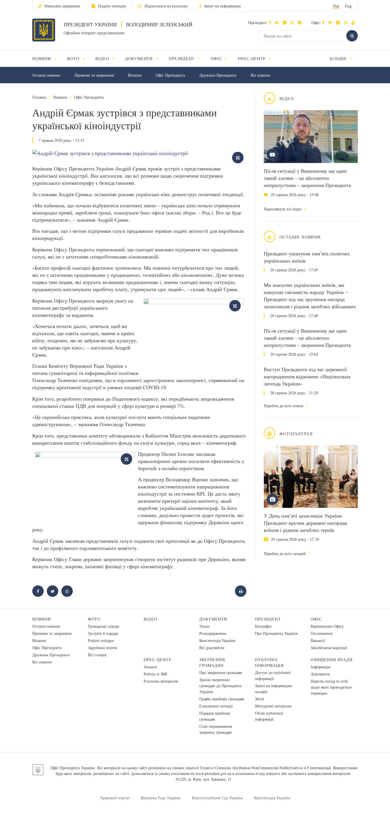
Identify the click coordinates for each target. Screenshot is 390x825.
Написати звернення (62, 6)
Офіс (316, 619)
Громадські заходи (103, 626)
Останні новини (46, 75)
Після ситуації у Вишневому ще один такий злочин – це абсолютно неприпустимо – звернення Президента (307, 177)
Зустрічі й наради (103, 633)
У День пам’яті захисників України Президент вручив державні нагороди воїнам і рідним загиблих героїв (305, 522)
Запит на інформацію (222, 6)
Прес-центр (157, 659)
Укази (204, 626)
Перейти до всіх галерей (285, 553)
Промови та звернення (94, 75)
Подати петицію (112, 6)
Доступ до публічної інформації (273, 675)
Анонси (150, 666)
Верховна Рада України (161, 797)
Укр (336, 6)
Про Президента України (276, 633)
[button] (278, 22)
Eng (348, 6)
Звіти (259, 698)
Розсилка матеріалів (161, 681)
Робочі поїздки (101, 640)
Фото (94, 619)
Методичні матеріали (273, 706)
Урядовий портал (115, 797)
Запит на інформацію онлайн (273, 688)
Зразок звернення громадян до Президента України (220, 685)
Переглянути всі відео (283, 209)
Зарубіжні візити (102, 647)
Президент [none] (182, 58)
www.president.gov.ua (213, 773)
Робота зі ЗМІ (155, 674)
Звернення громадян (212, 662)
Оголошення (321, 633)
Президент (268, 619)
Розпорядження (212, 633)
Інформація (320, 666)
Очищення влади (332, 659)
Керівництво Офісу (327, 626)
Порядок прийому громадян (214, 716)
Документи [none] (139, 58)
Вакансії (318, 640)
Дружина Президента (217, 75)
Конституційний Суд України (217, 797)
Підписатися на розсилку (166, 6)
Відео (150, 619)
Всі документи (211, 647)
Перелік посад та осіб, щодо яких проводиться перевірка (331, 687)
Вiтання (134, 75)
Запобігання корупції (329, 647)
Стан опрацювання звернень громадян (215, 729)
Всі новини (260, 75)
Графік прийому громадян (221, 698)
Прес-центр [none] (252, 58)
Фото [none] (74, 58)
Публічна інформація (269, 662)
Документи (213, 619)
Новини (60, 97)
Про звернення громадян (220, 672)
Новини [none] (42, 58)
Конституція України (217, 640)
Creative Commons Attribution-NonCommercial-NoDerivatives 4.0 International (265, 767)
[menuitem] (47, 58)
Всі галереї (97, 654)
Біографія (263, 626)
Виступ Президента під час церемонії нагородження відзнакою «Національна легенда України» (307, 376)
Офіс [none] (217, 58)
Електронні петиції (216, 706)
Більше (339, 58)
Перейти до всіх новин (284, 405)
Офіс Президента (170, 75)
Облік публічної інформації (269, 716)
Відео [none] (102, 58)
